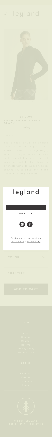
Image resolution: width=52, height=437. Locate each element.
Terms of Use (17, 241)
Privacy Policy (33, 241)
